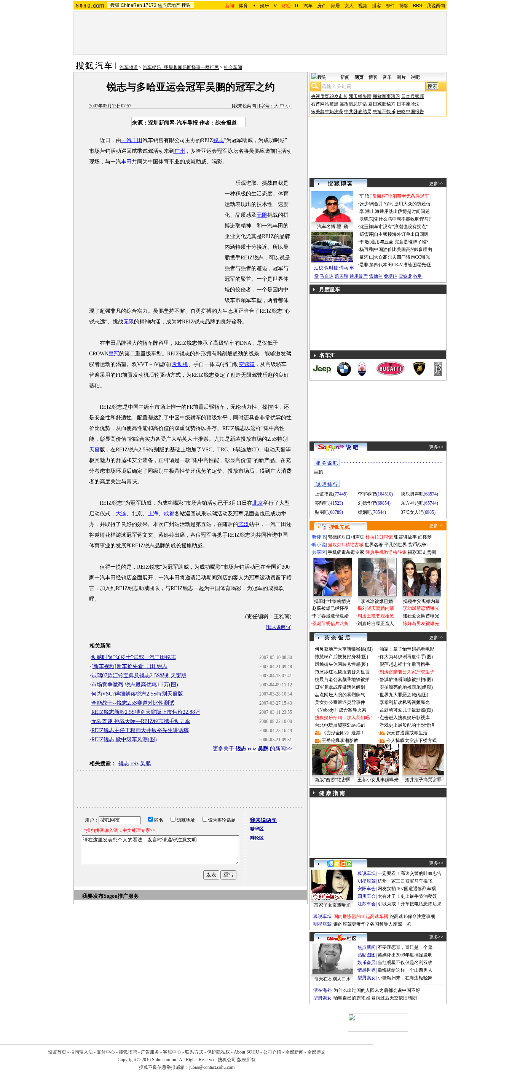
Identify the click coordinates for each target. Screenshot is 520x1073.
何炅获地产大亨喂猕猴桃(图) (344, 649)
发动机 (180, 364)
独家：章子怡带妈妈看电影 (407, 649)
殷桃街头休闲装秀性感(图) (341, 664)
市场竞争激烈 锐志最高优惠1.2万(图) (134, 685)
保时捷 (331, 267)
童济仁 (366, 257)
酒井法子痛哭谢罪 (423, 779)
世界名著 (374, 544)
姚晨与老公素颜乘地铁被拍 (342, 679)
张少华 (366, 203)
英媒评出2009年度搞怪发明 (405, 955)
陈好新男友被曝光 (421, 623)
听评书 (319, 537)
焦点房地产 (169, 5)
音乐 (387, 77)
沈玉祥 (366, 226)
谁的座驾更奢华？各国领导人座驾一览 (372, 924)
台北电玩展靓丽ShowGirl (340, 725)
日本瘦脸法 (408, 104)
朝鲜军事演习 (386, 96)
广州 (179, 151)
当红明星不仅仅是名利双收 (405, 962)
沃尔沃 (340, 259)
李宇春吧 (367, 494)
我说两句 (436, 5)
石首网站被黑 (324, 104)
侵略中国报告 (410, 111)
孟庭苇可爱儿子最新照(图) (406, 710)
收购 (418, 276)
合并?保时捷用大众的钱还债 (402, 203)
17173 (149, 5)
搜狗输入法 (81, 1052)
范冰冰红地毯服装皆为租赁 (342, 672)
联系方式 (194, 1052)
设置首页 (57, 1052)
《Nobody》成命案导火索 (340, 710)
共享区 (319, 552)
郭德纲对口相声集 (346, 537)
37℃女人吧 (412, 512)
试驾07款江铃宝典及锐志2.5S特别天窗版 (139, 675)
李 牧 (364, 242)
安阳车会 (366, 888)
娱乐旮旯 (366, 962)
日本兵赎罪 (412, 96)
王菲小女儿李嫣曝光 (378, 779)
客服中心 (172, 1052)
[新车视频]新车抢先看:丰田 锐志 (129, 666)
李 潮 (364, 211)
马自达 (326, 276)
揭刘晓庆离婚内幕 (375, 608)
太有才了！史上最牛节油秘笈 (407, 896)
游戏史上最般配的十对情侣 (407, 725)
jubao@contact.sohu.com (211, 1067)
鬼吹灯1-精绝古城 (346, 544)
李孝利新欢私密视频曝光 (405, 702)
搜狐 (115, 5)
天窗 (94, 450)
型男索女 (366, 977)
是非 (363, 264)
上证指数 (324, 494)
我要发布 (93, 896)
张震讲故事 (405, 537)
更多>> (436, 183)
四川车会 (366, 896)
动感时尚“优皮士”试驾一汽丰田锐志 (133, 657)
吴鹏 (145, 763)
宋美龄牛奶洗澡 (327, 111)
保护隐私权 (218, 1052)
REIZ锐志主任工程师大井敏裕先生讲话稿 (140, 730)
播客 (376, 5)
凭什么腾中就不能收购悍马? (402, 219)
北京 (257, 503)
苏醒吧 (322, 503)
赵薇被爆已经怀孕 (330, 608)
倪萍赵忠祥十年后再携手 (405, 664)
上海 (153, 514)
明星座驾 (366, 881)
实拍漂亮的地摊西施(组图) (406, 687)
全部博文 (316, 1052)
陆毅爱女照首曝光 (421, 616)
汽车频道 (129, 67)
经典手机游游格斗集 (386, 552)
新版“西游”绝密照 (333, 779)
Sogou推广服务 (121, 896)
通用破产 (358, 276)
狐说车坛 (366, 873)
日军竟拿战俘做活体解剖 (340, 687)
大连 (121, 514)
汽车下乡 (323, 259)
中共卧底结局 (358, 111)
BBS (417, 5)
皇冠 (113, 354)
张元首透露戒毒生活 (406, 733)
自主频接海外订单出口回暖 (401, 234)
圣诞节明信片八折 (330, 623)
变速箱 (247, 364)
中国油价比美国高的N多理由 (403, 249)
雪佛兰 (376, 276)
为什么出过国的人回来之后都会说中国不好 (376, 990)
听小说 (319, 544)
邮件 (390, 5)
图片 (401, 77)
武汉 (243, 524)
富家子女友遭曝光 (332, 905)
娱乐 (264, 5)
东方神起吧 (412, 503)
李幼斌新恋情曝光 (421, 608)
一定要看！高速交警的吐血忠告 (410, 873)
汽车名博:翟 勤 (332, 226)
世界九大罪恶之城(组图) (404, 694)
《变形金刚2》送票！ (343, 733)
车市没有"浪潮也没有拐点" (401, 226)
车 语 (364, 196)
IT (297, 5)
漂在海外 (322, 990)
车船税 (345, 251)
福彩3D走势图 (422, 552)
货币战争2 (418, 544)
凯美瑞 (341, 276)
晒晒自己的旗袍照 (351, 998)
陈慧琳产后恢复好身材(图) (341, 656)
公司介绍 (272, 1052)
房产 (321, 5)
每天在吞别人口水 (332, 979)
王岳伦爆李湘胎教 (340, 740)
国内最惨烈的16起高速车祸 (360, 916)
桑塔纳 (390, 276)
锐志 (218, 140)
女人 (349, 5)
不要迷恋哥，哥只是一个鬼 (405, 947)
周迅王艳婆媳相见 (375, 616)
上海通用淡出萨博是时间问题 (400, 211)
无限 (262, 215)
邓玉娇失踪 (360, 96)
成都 (169, 514)
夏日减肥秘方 (382, 104)
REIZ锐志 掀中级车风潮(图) (124, 739)
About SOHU (246, 1052)
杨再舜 (366, 249)
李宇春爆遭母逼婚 (330, 616)
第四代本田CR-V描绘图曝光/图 (400, 264)
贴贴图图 (366, 955)
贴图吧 (322, 512)
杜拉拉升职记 (379, 537)
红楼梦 (425, 537)
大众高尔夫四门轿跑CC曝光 (402, 257)
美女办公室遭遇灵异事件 (340, 702)
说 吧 (352, 447)
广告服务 (150, 1052)
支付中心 (106, 1052)
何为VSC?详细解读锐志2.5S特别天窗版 (137, 694)
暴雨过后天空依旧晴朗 (394, 998)
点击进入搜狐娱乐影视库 (405, 717)
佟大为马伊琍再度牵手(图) (406, 656)
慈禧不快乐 (384, 111)
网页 (359, 77)
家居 (335, 5)
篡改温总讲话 (353, 104)
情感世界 (366, 970)
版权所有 (246, 1059)
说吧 (415, 77)
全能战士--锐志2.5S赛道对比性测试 (132, 703)
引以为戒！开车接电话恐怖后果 (410, 904)
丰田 (126, 162)
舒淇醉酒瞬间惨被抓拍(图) (406, 679)
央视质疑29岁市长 (329, 96)
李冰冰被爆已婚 (377, 601)
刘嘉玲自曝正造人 (375, 623)
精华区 (257, 829)
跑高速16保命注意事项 (412, 916)
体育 (243, 5)
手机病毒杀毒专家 (346, 552)
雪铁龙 (405, 276)
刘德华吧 (367, 503)
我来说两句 (244, 106)
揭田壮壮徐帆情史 (332, 601)
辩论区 (257, 838)
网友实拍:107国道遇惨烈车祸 (407, 888)
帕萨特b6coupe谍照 (332, 243)
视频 (362, 5)
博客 (403, 5)
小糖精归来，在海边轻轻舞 (405, 977)
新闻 (344, 77)
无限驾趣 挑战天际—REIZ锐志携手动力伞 (140, 721)
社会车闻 (233, 67)
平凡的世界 (395, 544)
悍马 (343, 267)
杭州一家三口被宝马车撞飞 (405, 881)
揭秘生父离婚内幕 (421, 601)
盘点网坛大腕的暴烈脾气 (340, 694)
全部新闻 (294, 1052)
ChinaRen (131, 5)
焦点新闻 (366, 947)
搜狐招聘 (128, 1052)
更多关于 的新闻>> (252, 749)
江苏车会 (366, 904)
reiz (135, 763)
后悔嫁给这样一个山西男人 (405, 970)
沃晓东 (366, 219)
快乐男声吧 (412, 494)
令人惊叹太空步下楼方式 (411, 740)
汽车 (308, 5)
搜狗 (186, 5)
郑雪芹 (366, 234)
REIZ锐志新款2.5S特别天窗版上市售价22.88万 (145, 712)
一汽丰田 (131, 140)
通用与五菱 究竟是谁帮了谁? (399, 242)
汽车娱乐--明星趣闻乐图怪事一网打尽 (181, 67)
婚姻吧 (365, 512)
